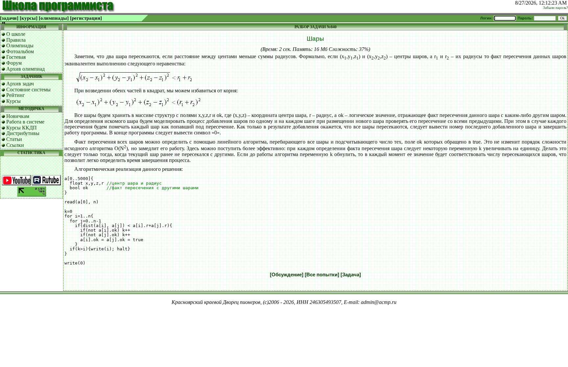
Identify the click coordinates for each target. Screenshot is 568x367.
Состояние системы (28, 89)
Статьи (14, 139)
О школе (15, 34)
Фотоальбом (20, 51)
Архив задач (20, 83)
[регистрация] (86, 18)
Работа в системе (25, 122)
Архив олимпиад (25, 69)
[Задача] (351, 274)
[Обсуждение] (286, 274)
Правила (16, 40)
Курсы (13, 101)
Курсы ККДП (21, 127)
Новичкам (17, 116)
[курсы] (28, 18)
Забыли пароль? (555, 8)
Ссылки (15, 145)
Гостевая (16, 57)
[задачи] (9, 18)
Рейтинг (15, 95)
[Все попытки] (322, 274)
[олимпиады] (54, 18)
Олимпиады (20, 45)
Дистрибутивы (22, 133)
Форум (14, 63)
